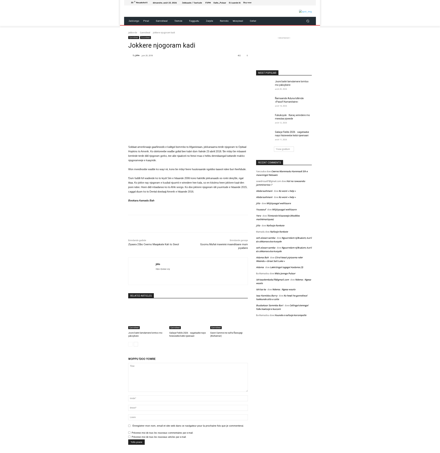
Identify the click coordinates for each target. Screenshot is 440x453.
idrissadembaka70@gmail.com (272, 279)
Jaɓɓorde (132, 32)
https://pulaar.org (163, 269)
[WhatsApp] (174, 64)
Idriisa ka (261, 289)
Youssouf (261, 209)
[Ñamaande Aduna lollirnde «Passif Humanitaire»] (264, 102)
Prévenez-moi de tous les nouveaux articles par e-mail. (159, 437)
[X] (301, 3)
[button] (308, 21)
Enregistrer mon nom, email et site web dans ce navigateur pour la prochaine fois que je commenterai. (188, 425)
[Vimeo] (306, 3)
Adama (260, 267)
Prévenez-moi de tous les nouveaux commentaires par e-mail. (162, 433)
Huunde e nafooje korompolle (290, 315)
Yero (258, 215)
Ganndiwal (145, 32)
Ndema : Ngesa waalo (283, 289)
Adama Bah (262, 257)
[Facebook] (293, 3)
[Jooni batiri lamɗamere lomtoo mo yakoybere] (147, 316)
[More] (182, 64)
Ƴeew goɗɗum (283, 149)
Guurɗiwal (145, 37)
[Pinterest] (166, 64)
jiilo (137, 55)
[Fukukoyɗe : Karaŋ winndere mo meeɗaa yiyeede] (264, 119)
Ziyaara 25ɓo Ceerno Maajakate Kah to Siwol (153, 244)
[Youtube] (310, 3)
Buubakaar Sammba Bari (269, 305)
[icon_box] (249, 3)
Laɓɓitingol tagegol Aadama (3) (286, 267)
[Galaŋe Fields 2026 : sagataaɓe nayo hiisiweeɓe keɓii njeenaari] (188, 316)
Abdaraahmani (264, 190)
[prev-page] (130, 344)
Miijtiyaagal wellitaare (278, 203)
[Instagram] (297, 3)
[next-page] (136, 344)
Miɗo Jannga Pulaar (284, 273)
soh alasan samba (265, 237)
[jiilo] (130, 55)
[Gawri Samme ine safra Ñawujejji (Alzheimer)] (229, 316)
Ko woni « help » (287, 190)
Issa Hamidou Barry (266, 295)
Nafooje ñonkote (275, 225)
